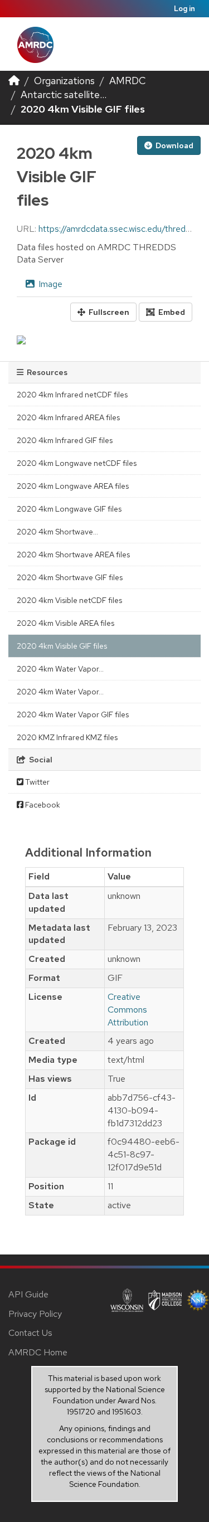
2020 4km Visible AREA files (65, 623)
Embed (171, 312)
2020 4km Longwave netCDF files (77, 463)
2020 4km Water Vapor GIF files (73, 714)
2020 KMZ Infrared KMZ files (67, 737)
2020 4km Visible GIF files (83, 109)
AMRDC (127, 80)
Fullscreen (108, 312)
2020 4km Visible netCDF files (69, 600)
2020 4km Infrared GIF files (65, 440)
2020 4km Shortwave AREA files (73, 555)
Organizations (64, 80)
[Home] (14, 80)
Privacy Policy (35, 1314)
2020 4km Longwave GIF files (69, 509)
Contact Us (30, 1333)
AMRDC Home (37, 1352)
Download (173, 145)
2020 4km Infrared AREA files (68, 417)
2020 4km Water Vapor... (60, 669)
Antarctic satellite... (63, 94)
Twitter (36, 782)
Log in (184, 8)
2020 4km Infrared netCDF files (72, 395)
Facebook (41, 805)
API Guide (28, 1294)
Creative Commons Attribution (128, 1009)
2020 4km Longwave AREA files (73, 486)
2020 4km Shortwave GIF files (70, 577)
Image (49, 284)
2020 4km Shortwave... (57, 532)
